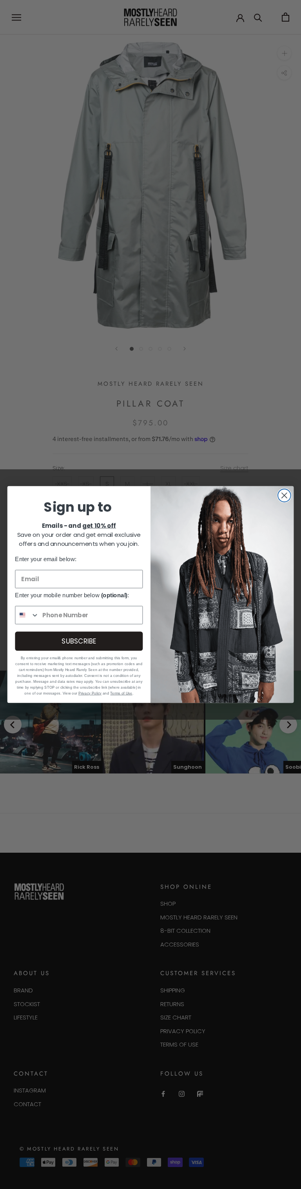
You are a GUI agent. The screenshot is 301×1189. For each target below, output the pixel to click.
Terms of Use (121, 693)
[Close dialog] (284, 495)
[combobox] (27, 615)
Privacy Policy (90, 693)
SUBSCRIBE (79, 641)
